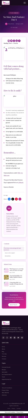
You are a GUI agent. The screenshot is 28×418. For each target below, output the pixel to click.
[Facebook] (9, 41)
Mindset (4, 369)
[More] (19, 41)
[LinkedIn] (14, 337)
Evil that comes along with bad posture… (13, 249)
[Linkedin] (16, 41)
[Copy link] (20, 199)
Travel (3, 377)
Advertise (4, 395)
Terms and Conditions (10, 412)
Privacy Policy (5, 390)
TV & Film (4, 354)
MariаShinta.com (17, 403)
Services (4, 356)
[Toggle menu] (24, 2)
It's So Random (14, 13)
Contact (4, 359)
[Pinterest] (22, 337)
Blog (3, 351)
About (3, 349)
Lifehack (20, 182)
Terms (8, 408)
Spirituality (4, 372)
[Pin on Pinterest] (16, 199)
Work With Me (5, 392)
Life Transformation (7, 374)
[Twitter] (11, 41)
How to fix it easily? (10, 253)
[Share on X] (12, 199)
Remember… (8, 256)
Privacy (13, 408)
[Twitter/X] (7, 337)
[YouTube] (18, 337)
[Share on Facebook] (9, 199)
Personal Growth (6, 367)
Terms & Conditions (7, 388)
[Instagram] (14, 41)
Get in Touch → (14, 304)
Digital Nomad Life (6, 379)
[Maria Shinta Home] (6, 3)
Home (3, 346)
